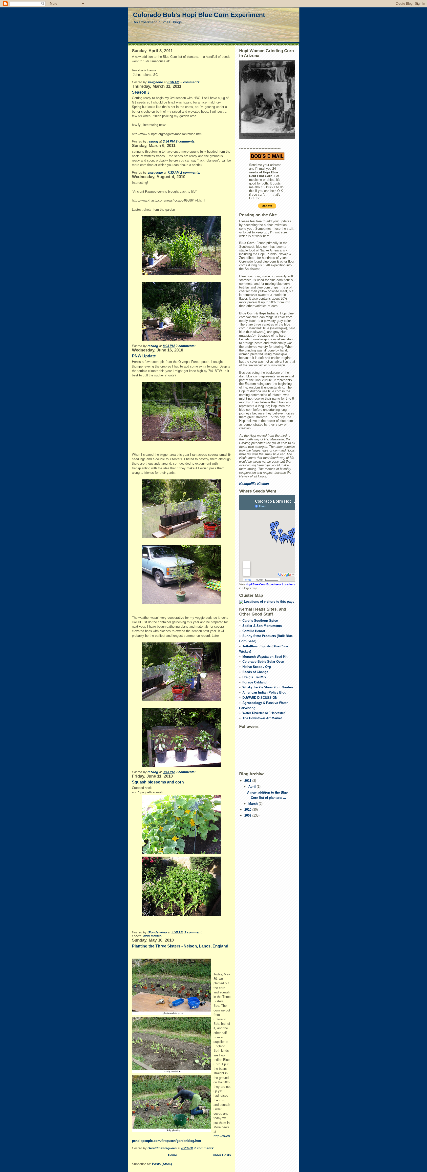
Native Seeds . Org (256, 667)
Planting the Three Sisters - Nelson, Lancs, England (180, 946)
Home (172, 1155)
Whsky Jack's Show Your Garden (267, 687)
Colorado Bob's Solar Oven (263, 661)
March (253, 803)
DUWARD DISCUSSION (259, 697)
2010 (248, 809)
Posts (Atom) (162, 1164)
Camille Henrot (253, 631)
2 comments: (190, 82)
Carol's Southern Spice (260, 620)
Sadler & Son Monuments (262, 626)
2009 (248, 815)
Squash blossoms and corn (158, 782)
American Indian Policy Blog (264, 692)
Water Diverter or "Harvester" (264, 713)
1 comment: (193, 932)
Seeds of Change (255, 672)
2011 (248, 780)
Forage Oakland (254, 682)
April (252, 786)
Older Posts (222, 1155)
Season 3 (140, 92)
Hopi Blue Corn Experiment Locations (270, 584)
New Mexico (152, 936)
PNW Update (144, 356)
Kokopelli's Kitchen (254, 484)
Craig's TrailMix (254, 677)
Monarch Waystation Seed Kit (264, 656)
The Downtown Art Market (262, 718)
